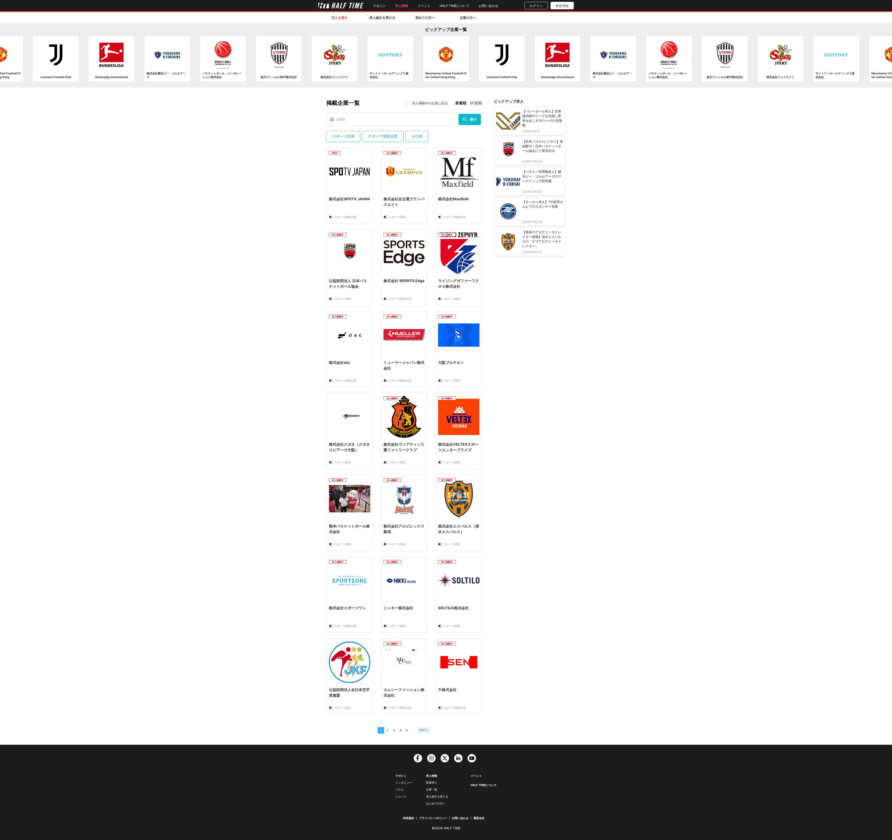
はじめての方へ (436, 803)
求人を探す (339, 18)
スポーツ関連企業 (383, 136)
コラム (399, 789)
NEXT (422, 730)
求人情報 (401, 6)
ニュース (401, 796)
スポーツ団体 (343, 136)
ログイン (536, 6)
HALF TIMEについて (454, 6)
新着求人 (431, 782)
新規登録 (562, 6)
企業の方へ (468, 18)
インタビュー (403, 782)
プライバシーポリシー (433, 818)
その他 (416, 136)
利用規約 (408, 818)
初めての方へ (425, 18)
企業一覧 (431, 789)
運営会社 (479, 818)
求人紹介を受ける (382, 18)
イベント (423, 6)
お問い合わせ (488, 6)
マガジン (379, 6)
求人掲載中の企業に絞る (430, 103)
